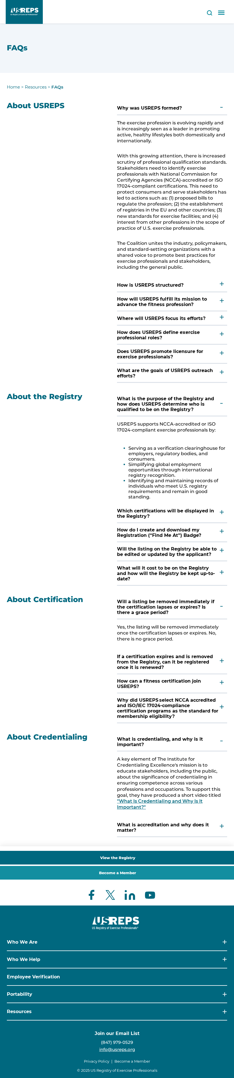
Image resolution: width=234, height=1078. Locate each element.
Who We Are (22, 942)
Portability (19, 994)
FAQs (57, 87)
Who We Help (23, 959)
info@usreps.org (117, 1049)
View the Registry (117, 857)
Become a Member (117, 872)
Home (13, 87)
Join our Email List (117, 1033)
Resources (36, 87)
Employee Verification (33, 977)
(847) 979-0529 (117, 1042)
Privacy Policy (96, 1061)
